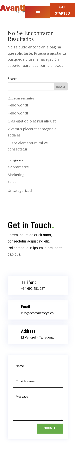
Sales (12, 182)
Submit (50, 428)
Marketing (16, 174)
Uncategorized (20, 190)
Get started (62, 10)
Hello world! (18, 105)
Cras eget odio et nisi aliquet (32, 121)
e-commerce (18, 166)
